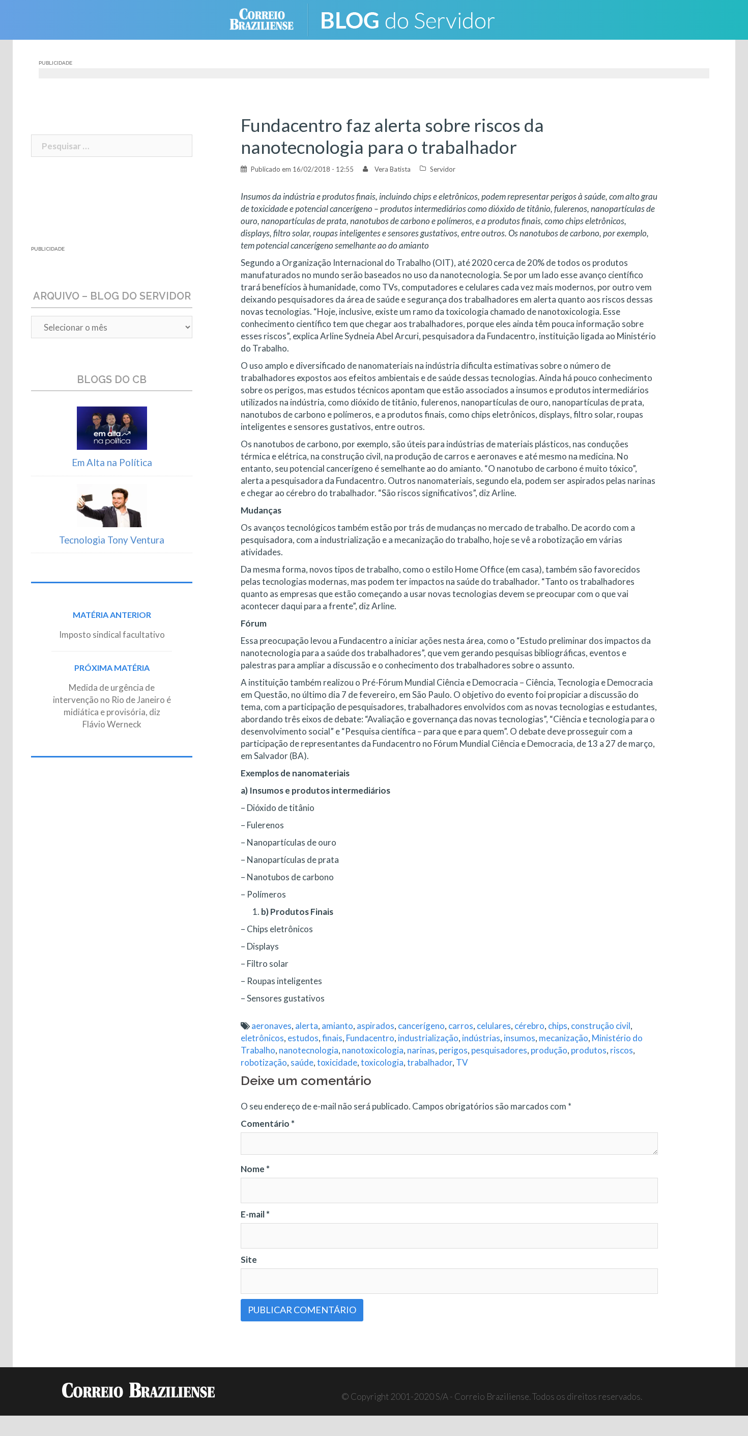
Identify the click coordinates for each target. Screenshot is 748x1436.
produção (549, 1050)
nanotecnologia (308, 1050)
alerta (306, 1025)
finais (332, 1038)
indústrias (481, 1038)
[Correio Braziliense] (269, 18)
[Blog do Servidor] (415, 18)
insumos (519, 1038)
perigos (453, 1050)
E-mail (255, 1214)
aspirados (375, 1025)
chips (557, 1025)
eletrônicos (262, 1038)
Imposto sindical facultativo (112, 634)
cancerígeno (421, 1025)
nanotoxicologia (373, 1050)
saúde (302, 1062)
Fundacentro (370, 1038)
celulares (494, 1025)
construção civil (600, 1025)
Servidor (442, 169)
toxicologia (382, 1062)
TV (462, 1062)
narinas (421, 1050)
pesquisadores (499, 1050)
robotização (264, 1062)
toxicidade (337, 1062)
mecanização (563, 1038)
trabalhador (429, 1062)
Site (249, 1259)
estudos (303, 1038)
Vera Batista (393, 169)
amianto (337, 1025)
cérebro (529, 1025)
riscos (621, 1050)
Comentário (268, 1123)
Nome (255, 1168)
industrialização (428, 1038)
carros (460, 1025)
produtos (589, 1050)
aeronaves (271, 1025)
